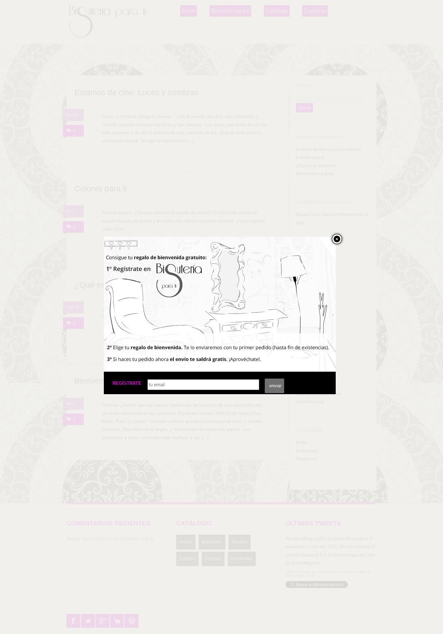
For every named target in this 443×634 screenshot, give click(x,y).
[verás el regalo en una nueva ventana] (155, 348)
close (335, 239)
